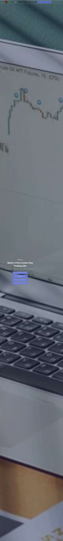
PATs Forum (20, 2)
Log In (35, 2)
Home (15, 2)
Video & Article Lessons (44, 2)
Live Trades (30, 2)
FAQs (26, 2)
